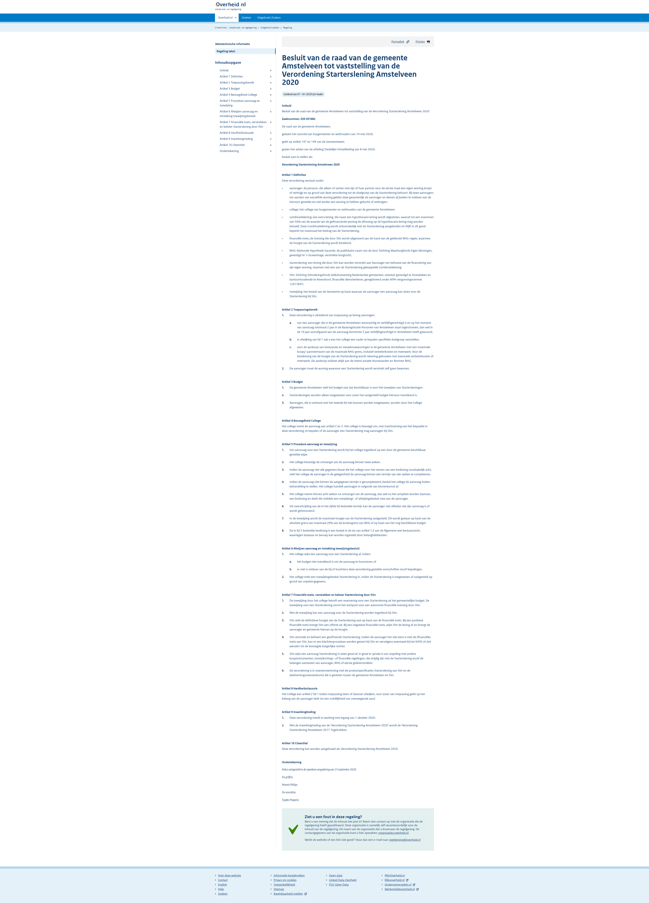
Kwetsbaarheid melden (288, 894)
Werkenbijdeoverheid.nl (400, 889)
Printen (420, 41)
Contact (223, 880)
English (222, 884)
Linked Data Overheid (342, 880)
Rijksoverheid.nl (395, 880)
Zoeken (246, 17)
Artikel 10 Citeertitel (232, 145)
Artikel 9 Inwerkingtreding (236, 139)
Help (221, 889)
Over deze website (229, 875)
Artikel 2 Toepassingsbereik (237, 82)
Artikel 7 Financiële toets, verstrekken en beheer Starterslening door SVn (243, 124)
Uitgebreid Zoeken (269, 17)
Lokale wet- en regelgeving (243, 27)
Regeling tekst (226, 51)
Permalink (397, 41)
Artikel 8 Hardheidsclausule (237, 133)
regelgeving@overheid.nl (404, 840)
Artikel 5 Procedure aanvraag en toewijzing (240, 103)
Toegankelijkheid (284, 884)
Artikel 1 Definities (231, 76)
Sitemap (279, 889)
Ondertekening (229, 151)
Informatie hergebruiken (289, 875)
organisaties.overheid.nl (393, 833)
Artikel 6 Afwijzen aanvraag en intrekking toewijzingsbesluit (239, 114)
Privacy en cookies (285, 880)
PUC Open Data (339, 884)
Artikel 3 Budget (230, 88)
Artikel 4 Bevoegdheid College (238, 95)
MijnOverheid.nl (395, 875)
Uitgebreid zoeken (269, 27)
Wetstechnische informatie (232, 44)
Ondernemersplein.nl (398, 884)
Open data (335, 875)
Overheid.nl (225, 19)
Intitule (224, 70)
